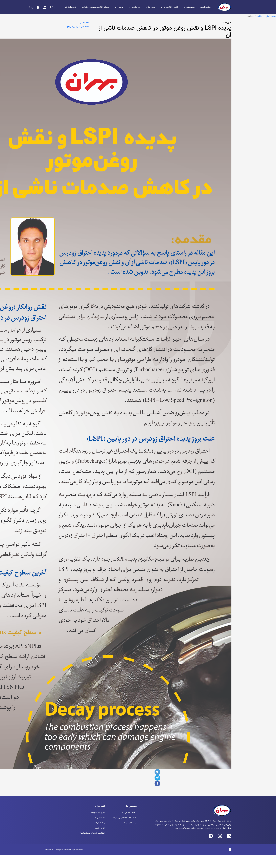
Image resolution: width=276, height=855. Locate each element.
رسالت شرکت (99, 822)
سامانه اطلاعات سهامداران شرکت (95, 7)
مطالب (259, 16)
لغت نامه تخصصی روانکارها (125, 817)
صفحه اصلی (205, 7)
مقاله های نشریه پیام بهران (78, 26)
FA (51, 7)
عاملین (120, 7)
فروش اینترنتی (70, 7)
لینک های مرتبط (130, 822)
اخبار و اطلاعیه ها (171, 7)
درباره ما (151, 7)
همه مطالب (84, 22)
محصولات (190, 7)
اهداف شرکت (99, 817)
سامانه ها (136, 7)
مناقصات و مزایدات (129, 812)
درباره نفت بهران (98, 812)
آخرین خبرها (100, 828)
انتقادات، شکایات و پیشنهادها (92, 833)
